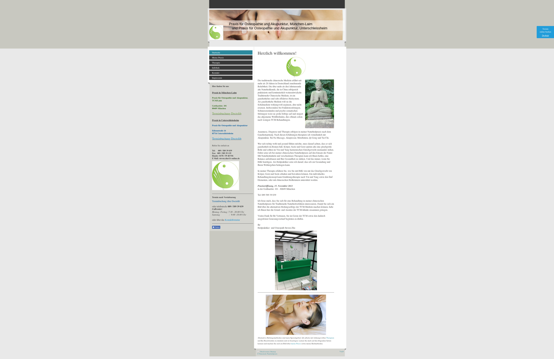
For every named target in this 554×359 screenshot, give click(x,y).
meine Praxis (296, 343)
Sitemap (273, 351)
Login (342, 351)
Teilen (217, 227)
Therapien (330, 337)
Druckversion (265, 351)
